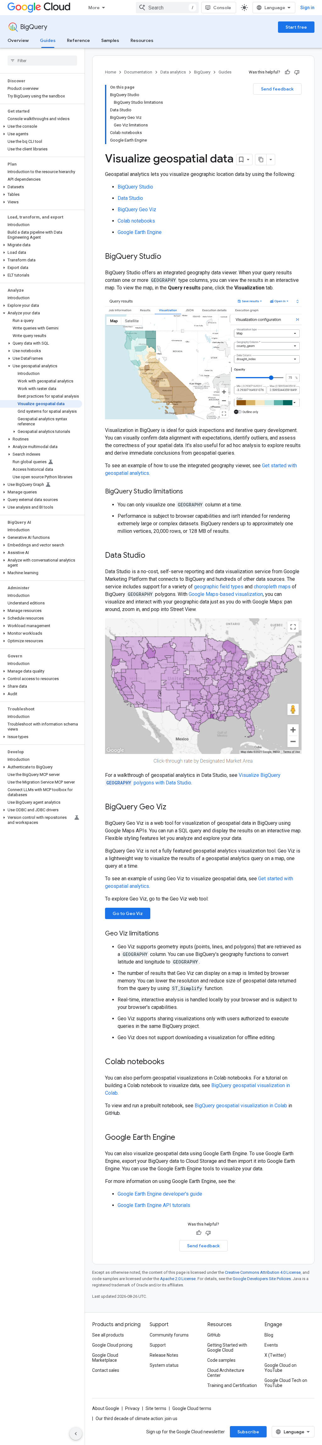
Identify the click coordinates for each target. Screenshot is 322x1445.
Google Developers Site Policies (262, 1278)
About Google (105, 1408)
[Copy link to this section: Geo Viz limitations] (165, 934)
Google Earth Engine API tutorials (154, 1205)
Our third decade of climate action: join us (136, 1418)
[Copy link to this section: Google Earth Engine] (181, 1138)
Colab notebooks (136, 221)
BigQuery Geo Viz (137, 210)
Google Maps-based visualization (226, 594)
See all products (108, 1334)
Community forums (169, 1334)
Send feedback (277, 89)
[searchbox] (42, 60)
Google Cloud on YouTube (280, 1368)
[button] (41, 126)
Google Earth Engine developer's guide (160, 1194)
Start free (296, 27)
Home (110, 72)
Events (271, 1345)
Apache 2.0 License (178, 1278)
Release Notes (164, 1355)
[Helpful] (287, 72)
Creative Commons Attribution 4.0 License (263, 1272)
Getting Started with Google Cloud (227, 1348)
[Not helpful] (297, 72)
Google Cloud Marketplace (105, 1358)
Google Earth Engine (140, 232)
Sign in (307, 7)
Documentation (138, 72)
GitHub (213, 1334)
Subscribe (248, 1432)
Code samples (221, 1360)
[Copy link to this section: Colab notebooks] (170, 1062)
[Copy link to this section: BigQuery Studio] (167, 257)
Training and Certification (232, 1385)
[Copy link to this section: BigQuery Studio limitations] (189, 492)
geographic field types (218, 587)
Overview (18, 40)
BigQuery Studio (135, 187)
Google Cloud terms (191, 1408)
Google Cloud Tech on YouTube (285, 1383)
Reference (78, 40)
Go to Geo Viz (128, 913)
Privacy (132, 1408)
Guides (48, 40)
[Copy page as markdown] (261, 159)
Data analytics (173, 72)
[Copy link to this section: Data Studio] (151, 556)
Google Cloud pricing (112, 1345)
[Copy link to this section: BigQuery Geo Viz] (172, 807)
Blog (268, 1334)
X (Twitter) (275, 1355)
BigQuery (33, 27)
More (94, 7)
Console (222, 7)
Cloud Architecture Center (225, 1373)
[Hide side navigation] (75, 1433)
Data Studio (130, 198)
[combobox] (167, 7)
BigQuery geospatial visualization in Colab (241, 1106)
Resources (141, 40)
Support (158, 1345)
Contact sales (105, 1370)
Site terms (156, 1408)
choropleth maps (272, 587)
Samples (110, 40)
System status (164, 1365)
